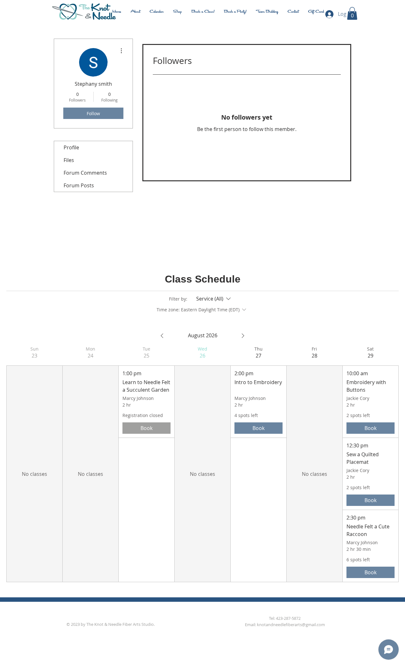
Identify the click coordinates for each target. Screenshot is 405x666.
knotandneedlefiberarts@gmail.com (291, 624)
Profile (71, 147)
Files (69, 160)
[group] (34, 464)
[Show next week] (243, 335)
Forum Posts (79, 185)
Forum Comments (85, 172)
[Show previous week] (162, 335)
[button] (352, 13)
